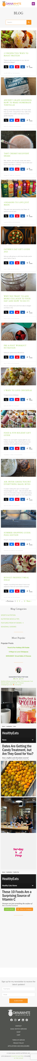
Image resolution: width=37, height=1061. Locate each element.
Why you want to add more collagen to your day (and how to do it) (17, 298)
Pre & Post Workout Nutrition (15, 346)
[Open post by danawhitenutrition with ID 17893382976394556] (18, 705)
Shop (18, 1032)
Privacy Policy (18, 1043)
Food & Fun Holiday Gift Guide (17, 434)
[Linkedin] (23, 1020)
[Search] (28, 22)
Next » (29, 601)
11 (24, 601)
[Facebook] (11, 1020)
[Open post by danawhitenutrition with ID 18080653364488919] (18, 888)
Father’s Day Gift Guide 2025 (17, 250)
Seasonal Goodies (8, 627)
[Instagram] (15, 1020)
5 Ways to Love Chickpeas (18, 390)
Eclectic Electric (17, 1056)
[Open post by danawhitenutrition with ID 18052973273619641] (18, 815)
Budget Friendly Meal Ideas (16, 578)
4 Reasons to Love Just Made (16, 203)
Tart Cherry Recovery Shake (16, 154)
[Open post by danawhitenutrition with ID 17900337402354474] (18, 742)
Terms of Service (18, 1040)
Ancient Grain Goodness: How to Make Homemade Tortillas (18, 102)
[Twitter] (19, 1020)
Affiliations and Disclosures (18, 1046)
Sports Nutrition (8, 615)
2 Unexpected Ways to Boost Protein (16, 54)
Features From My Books (11, 623)
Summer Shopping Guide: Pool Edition (17, 533)
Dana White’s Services (18, 1029)
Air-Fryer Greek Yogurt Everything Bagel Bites (17, 482)
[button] (33, 3)
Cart (18, 1035)
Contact (18, 1026)
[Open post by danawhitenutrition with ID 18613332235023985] (18, 851)
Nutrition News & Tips (10, 619)
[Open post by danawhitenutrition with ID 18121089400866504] (18, 778)
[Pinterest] (26, 1020)
